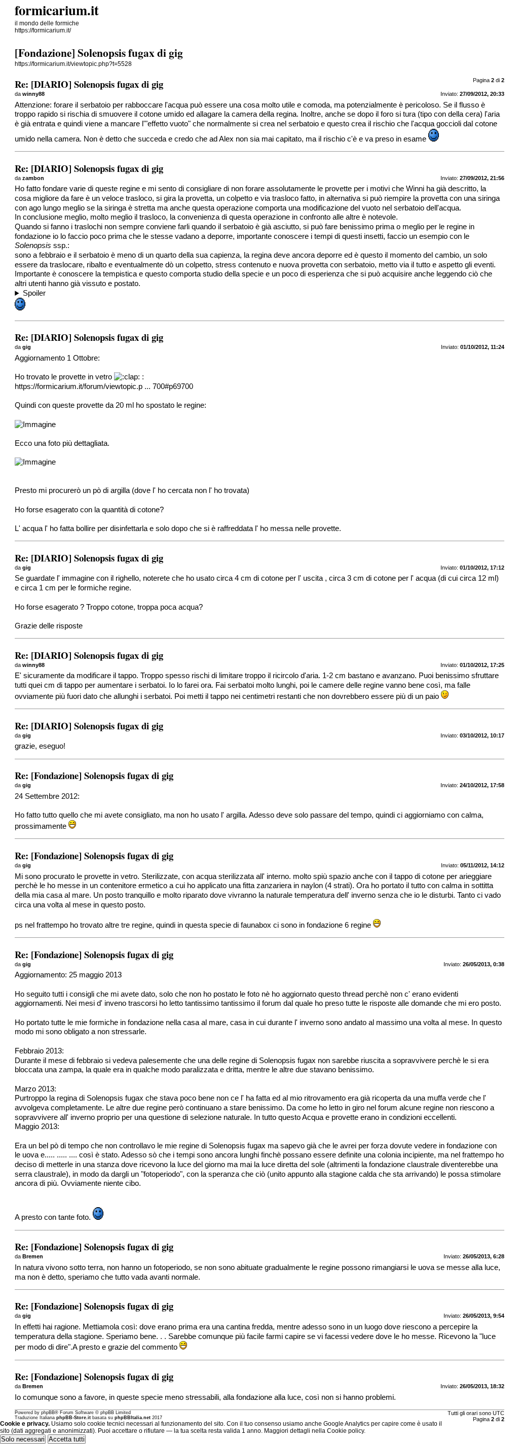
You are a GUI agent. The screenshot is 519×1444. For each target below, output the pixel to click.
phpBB (48, 1412)
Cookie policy (345, 1430)
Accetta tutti (67, 1439)
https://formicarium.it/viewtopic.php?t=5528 (73, 63)
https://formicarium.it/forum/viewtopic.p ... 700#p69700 (104, 386)
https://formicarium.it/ (43, 30)
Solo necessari (23, 1439)
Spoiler (34, 293)
